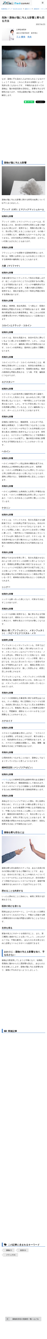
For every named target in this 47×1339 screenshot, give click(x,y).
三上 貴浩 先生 (24, 37)
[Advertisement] (23, 131)
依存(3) (23, 1250)
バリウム (5, 779)
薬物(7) (9, 1250)
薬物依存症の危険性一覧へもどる (25, 1319)
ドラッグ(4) (10, 1255)
